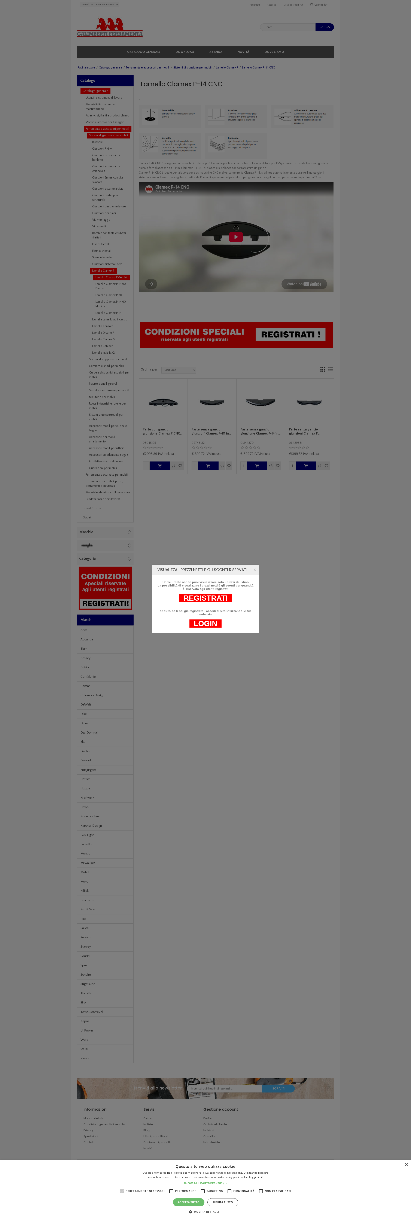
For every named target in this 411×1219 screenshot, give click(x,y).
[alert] (205, 1189)
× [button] (406, 1164)
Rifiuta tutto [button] (223, 1202)
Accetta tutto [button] (189, 1202)
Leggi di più (256, 1177)
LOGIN (205, 623)
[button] (205, 1183)
